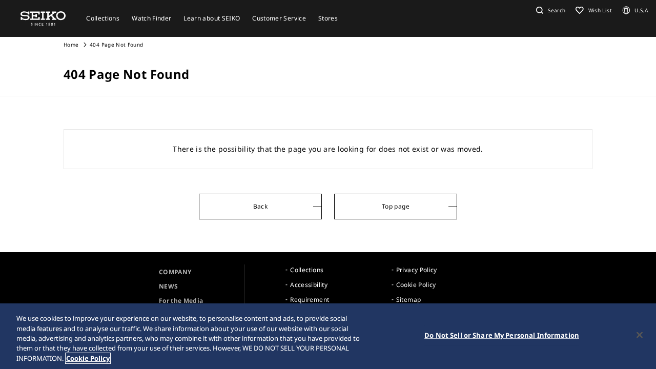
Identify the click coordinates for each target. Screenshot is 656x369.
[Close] (639, 335)
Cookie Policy (416, 284)
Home (71, 44)
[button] (549, 10)
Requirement (309, 299)
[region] (328, 336)
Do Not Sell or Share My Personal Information (501, 335)
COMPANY (175, 272)
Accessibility (308, 284)
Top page (395, 206)
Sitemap (408, 299)
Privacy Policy (416, 269)
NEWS (168, 286)
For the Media (181, 300)
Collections (306, 269)
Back (260, 206)
